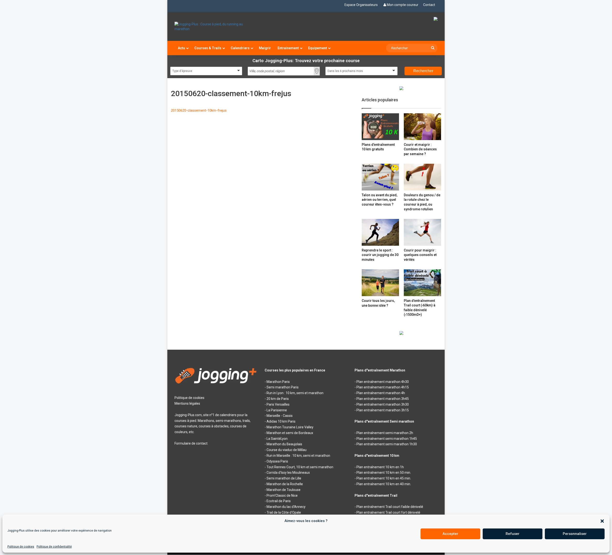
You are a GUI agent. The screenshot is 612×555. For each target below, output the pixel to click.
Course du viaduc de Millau (286, 450)
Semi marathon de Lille (284, 478)
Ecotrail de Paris (279, 501)
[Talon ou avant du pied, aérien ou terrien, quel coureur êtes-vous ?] (380, 177)
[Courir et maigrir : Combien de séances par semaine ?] (422, 126)
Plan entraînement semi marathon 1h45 (386, 439)
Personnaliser (575, 534)
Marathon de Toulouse (284, 490)
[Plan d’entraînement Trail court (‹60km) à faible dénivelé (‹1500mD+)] (422, 282)
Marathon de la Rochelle (285, 484)
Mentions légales (187, 403)
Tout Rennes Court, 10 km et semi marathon (300, 467)
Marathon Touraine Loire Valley (290, 427)
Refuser (512, 534)
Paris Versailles (278, 404)
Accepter (450, 534)
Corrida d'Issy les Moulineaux (288, 472)
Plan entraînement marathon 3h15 (382, 410)
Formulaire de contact (191, 443)
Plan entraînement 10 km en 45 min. (383, 478)
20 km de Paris (278, 399)
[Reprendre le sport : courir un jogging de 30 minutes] (380, 232)
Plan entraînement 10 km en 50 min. (383, 472)
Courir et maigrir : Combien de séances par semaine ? (420, 149)
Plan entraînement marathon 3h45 (382, 399)
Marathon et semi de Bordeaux (290, 433)
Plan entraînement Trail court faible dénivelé (389, 507)
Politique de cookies (20, 546)
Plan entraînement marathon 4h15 (382, 387)
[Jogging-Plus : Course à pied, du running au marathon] (216, 26)
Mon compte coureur (402, 5)
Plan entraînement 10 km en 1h (380, 467)
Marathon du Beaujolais (284, 444)
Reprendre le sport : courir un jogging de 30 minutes (380, 254)
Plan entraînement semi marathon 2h (384, 433)
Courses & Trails (207, 48)
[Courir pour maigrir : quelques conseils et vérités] (422, 232)
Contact (429, 5)
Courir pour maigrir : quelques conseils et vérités (420, 254)
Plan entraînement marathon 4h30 (382, 382)
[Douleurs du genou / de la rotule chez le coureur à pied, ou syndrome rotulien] (422, 177)
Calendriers (240, 48)
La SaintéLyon (277, 439)
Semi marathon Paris (283, 387)
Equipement (317, 48)
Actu (181, 48)
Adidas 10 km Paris (281, 421)
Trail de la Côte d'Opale (284, 512)
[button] (602, 521)
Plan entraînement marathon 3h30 (382, 404)
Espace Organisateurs (361, 5)
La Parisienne (277, 410)
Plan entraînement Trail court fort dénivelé (388, 512)
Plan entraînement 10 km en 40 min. (383, 484)
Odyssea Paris (277, 461)
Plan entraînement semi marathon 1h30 (386, 444)
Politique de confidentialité (54, 546)
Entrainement (288, 48)
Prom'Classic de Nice (282, 495)
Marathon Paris (278, 382)
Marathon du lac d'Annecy (286, 507)
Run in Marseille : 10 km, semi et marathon (298, 455)
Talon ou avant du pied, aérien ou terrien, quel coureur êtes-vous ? (379, 199)
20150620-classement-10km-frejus (199, 110)
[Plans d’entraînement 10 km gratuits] (380, 126)
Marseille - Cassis (280, 416)
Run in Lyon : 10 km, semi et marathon (295, 393)
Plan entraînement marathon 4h (380, 393)
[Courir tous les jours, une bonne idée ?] (380, 282)
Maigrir (265, 48)
